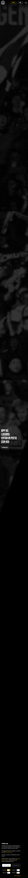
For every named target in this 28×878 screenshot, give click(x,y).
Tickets (13, 2)
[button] (25, 434)
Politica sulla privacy (9, 852)
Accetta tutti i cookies (6, 865)
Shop (20, 2)
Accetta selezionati (16, 865)
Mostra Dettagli (17, 875)
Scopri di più (5, 447)
